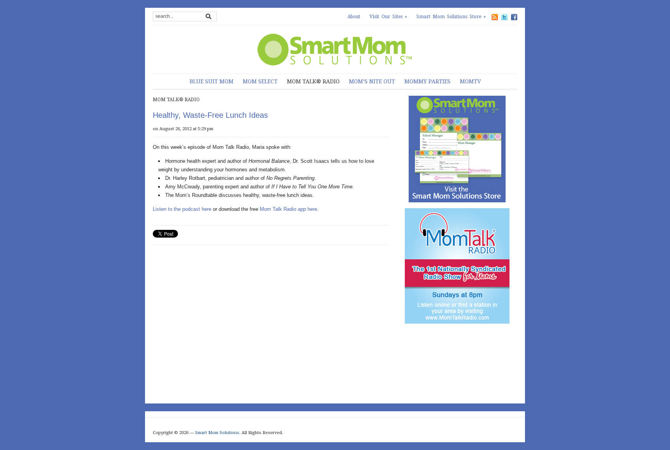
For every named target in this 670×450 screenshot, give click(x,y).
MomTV (470, 81)
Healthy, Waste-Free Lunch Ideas (210, 115)
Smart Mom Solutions (217, 432)
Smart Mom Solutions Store (451, 16)
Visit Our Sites (388, 16)
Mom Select (260, 81)
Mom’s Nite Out (372, 81)
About (353, 16)
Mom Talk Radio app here (288, 209)
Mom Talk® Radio (313, 81)
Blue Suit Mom (211, 81)
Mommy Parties (427, 81)
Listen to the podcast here (182, 209)
